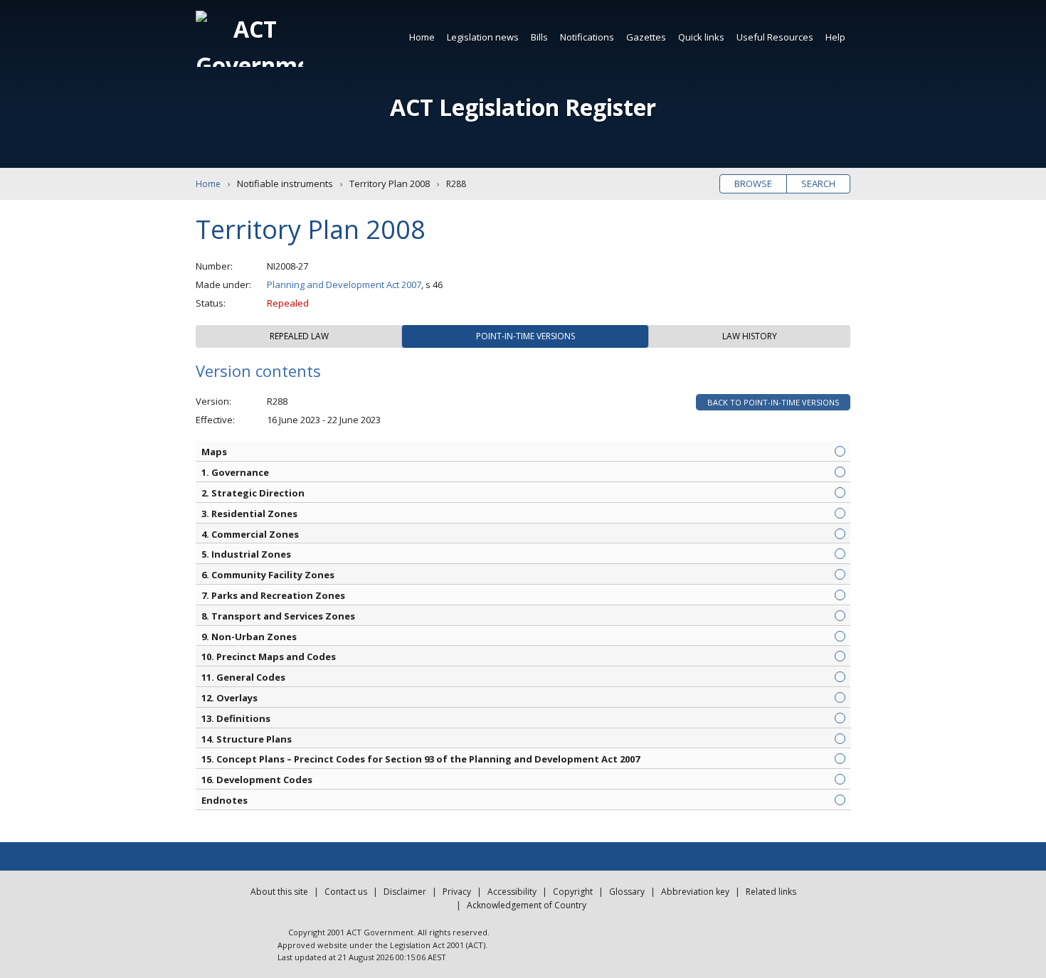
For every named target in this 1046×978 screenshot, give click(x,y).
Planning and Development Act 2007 (344, 284)
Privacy (457, 892)
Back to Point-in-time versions (773, 402)
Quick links (701, 37)
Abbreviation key (695, 892)
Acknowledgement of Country (526, 905)
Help (835, 37)
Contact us (345, 892)
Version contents (258, 370)
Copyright (573, 892)
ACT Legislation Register (523, 107)
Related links (771, 892)
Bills (539, 37)
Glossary (627, 892)
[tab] (299, 336)
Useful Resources (774, 37)
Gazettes (646, 37)
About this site (279, 892)
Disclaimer (405, 892)
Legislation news (483, 37)
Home (422, 37)
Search (818, 183)
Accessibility (512, 892)
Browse (753, 183)
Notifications (587, 37)
